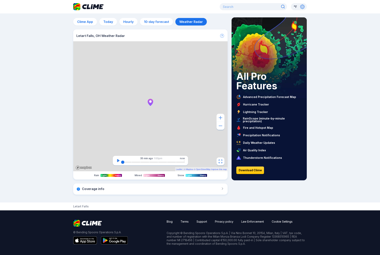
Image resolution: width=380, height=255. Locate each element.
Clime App (85, 22)
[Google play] (114, 243)
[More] (222, 35)
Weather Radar (191, 22)
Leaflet (179, 169)
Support (202, 221)
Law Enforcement (252, 221)
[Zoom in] (220, 118)
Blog (170, 221)
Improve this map (219, 169)
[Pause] (118, 160)
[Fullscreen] (220, 161)
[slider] (122, 162)
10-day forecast (156, 22)
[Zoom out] (220, 126)
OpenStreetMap (203, 169)
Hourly (128, 22)
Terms (184, 221)
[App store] (85, 243)
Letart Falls (81, 206)
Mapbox (189, 169)
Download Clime (250, 170)
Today (108, 22)
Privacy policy (224, 221)
